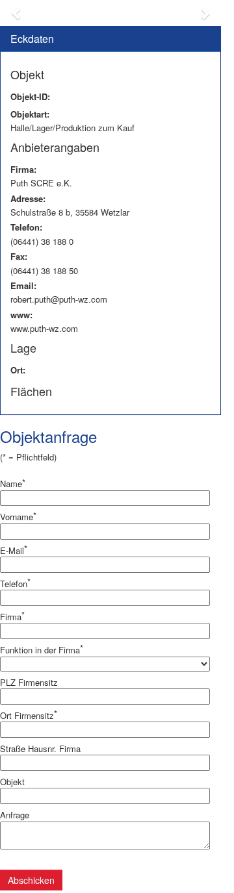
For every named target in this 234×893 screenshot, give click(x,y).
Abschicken (31, 880)
